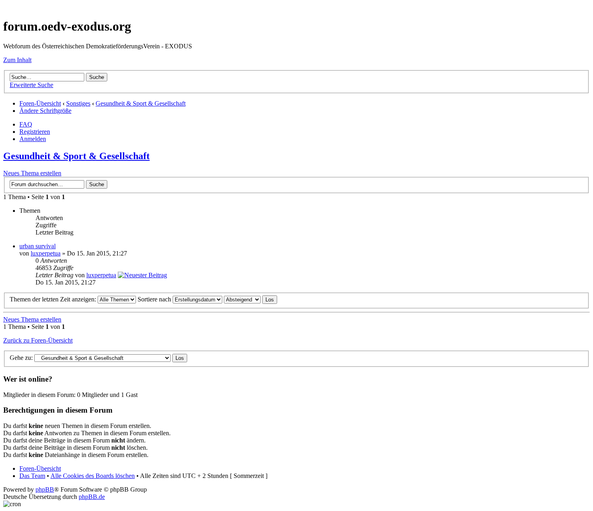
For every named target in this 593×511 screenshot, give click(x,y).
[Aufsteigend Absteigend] (250, 299)
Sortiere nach (155, 299)
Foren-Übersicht (40, 103)
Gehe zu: (21, 357)
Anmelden (32, 138)
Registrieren (34, 131)
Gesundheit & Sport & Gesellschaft (141, 103)
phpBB (44, 489)
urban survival (37, 246)
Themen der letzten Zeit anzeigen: (54, 299)
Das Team (32, 475)
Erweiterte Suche (31, 84)
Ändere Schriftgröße (45, 110)
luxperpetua (46, 253)
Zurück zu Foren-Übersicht (38, 340)
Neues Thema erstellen (32, 173)
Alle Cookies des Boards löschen (92, 475)
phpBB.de (92, 496)
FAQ (25, 124)
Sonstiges (78, 103)
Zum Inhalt (17, 59)
